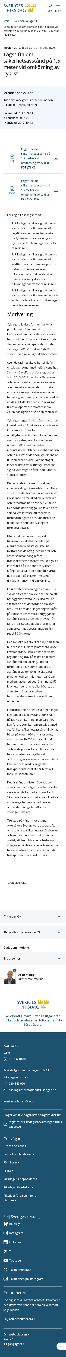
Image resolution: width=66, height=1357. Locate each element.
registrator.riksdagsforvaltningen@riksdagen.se (35, 1124)
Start (6, 21)
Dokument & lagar (23, 21)
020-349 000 (17, 1083)
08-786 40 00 (17, 1059)
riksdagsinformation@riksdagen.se (32, 1090)
